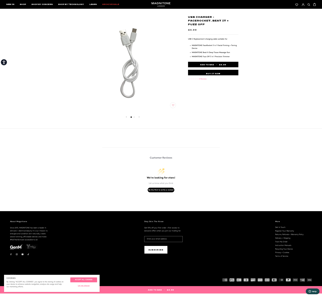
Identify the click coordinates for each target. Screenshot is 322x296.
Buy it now (213, 73)
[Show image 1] (131, 117)
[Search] (309, 4)
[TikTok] (28, 254)
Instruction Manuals (283, 245)
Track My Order (281, 242)
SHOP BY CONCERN (42, 4)
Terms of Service (281, 256)
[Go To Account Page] (303, 4)
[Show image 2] (134, 117)
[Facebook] (11, 254)
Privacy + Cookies (282, 253)
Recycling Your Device (284, 249)
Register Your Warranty (284, 231)
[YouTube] (22, 254)
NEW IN (10, 4)
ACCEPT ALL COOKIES (83, 280)
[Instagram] (17, 254)
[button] (173, 105)
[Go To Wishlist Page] (296, 4)
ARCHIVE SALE (110, 4)
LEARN (93, 4)
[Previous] (126, 116)
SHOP (23, 4)
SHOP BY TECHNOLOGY (71, 4)
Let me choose (84, 286)
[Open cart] (314, 4)
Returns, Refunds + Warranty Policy (289, 234)
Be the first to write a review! (161, 190)
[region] (52, 283)
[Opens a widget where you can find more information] (312, 291)
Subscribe (156, 250)
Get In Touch (280, 227)
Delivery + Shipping (282, 238)
